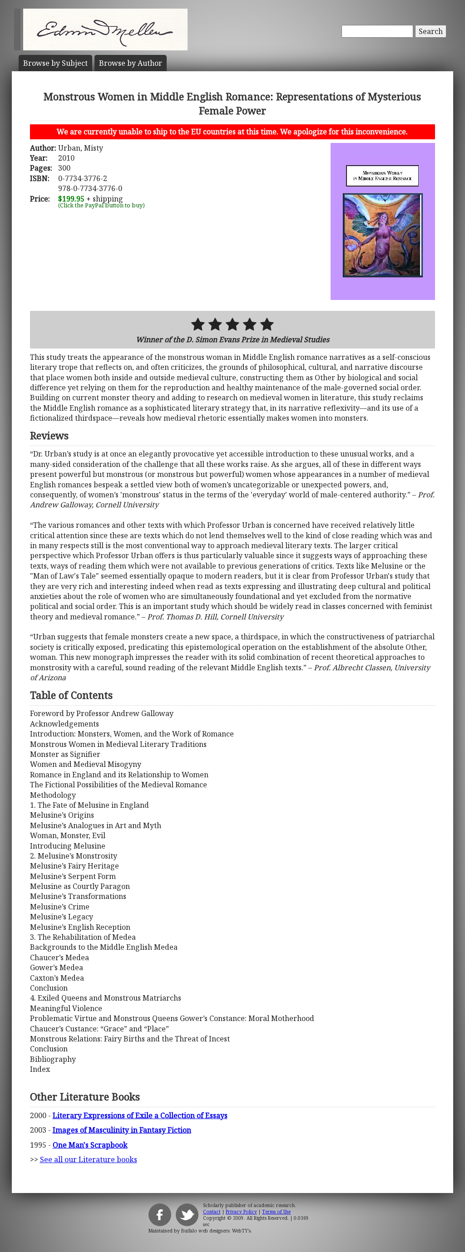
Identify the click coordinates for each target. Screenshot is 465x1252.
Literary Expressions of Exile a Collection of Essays (140, 1115)
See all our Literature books (88, 1159)
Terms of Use (276, 1211)
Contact (212, 1211)
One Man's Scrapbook (90, 1145)
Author (130, 63)
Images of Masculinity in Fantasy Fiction (122, 1130)
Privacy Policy (241, 1211)
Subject (55, 63)
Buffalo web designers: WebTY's (216, 1230)
